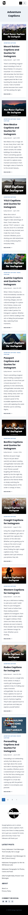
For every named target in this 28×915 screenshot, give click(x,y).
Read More (8, 94)
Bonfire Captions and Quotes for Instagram (13, 445)
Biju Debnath (8, 60)
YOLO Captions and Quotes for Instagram (12, 204)
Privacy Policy (6, 891)
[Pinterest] (3, 901)
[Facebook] (6, 901)
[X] (9, 901)
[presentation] (14, 32)
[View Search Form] (20, 3)
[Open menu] (24, 3)
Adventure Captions (10, 43)
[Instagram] (12, 901)
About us (5, 888)
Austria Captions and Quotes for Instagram (13, 281)
